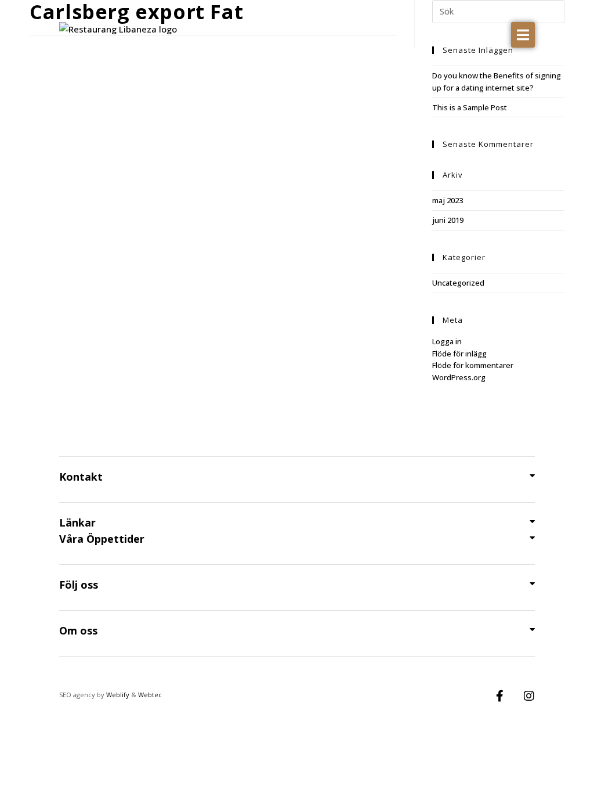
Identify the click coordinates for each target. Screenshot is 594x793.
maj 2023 (447, 200)
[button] (523, 35)
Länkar (77, 522)
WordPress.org (459, 377)
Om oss (78, 630)
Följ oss (78, 585)
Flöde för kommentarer (472, 365)
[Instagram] (529, 696)
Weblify (117, 694)
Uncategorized (458, 282)
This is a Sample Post (469, 107)
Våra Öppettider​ (101, 539)
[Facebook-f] (500, 696)
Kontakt (81, 477)
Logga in (447, 341)
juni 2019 (447, 220)
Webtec (150, 694)
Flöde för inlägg (459, 353)
